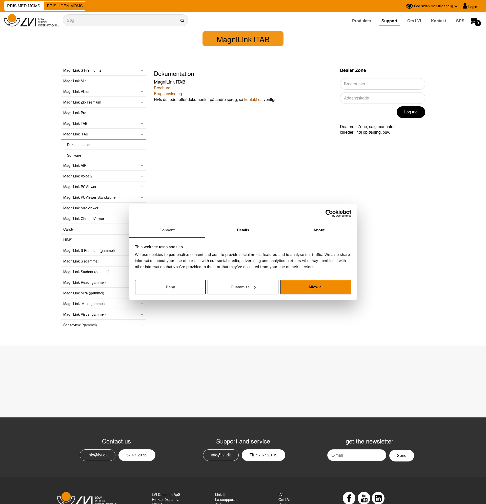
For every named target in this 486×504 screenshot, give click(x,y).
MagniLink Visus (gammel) (84, 314)
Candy (68, 229)
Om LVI (414, 21)
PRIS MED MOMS (23, 6)
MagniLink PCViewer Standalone (89, 197)
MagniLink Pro (74, 112)
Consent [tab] (167, 230)
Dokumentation (79, 144)
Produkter (361, 21)
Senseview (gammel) (80, 324)
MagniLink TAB (75, 123)
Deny (170, 287)
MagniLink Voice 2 (77, 175)
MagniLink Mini (75, 80)
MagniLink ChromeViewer (83, 218)
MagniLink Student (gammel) (86, 271)
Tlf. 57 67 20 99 (263, 455)
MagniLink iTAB (75, 133)
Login (472, 6)
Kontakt (438, 21)
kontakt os (253, 99)
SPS (460, 21)
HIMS (67, 239)
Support (389, 21)
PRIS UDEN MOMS (65, 6)
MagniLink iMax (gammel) (84, 303)
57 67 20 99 (137, 455)
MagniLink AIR (75, 165)
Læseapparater (227, 499)
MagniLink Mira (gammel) (83, 292)
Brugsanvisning (168, 93)
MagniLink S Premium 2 (82, 70)
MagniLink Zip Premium (82, 102)
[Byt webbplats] (400, 6)
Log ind (411, 112)
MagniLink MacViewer (80, 207)
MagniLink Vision (76, 91)
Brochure (162, 88)
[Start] (31, 20)
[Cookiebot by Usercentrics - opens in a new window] (329, 213)
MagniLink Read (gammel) (84, 282)
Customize (240, 287)
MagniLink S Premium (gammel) (89, 250)
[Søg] (125, 20)
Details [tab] (243, 230)
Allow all (315, 287)
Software (74, 155)
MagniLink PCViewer (79, 186)
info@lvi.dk (98, 455)
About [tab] (319, 230)
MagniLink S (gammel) (81, 261)
